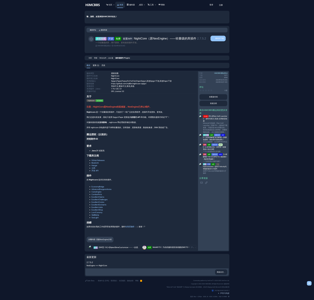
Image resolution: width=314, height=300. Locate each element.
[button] (113, 5)
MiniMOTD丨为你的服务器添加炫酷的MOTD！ (171, 247)
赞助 (163, 5)
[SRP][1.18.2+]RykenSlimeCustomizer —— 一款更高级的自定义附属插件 (128, 247)
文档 (93, 168)
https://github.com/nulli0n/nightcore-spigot (128, 84)
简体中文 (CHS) (103, 281)
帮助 (136, 281)
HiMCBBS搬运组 (103, 46)
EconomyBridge (98, 187)
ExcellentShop (97, 210)
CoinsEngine (96, 192)
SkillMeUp (95, 215)
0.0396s (215, 296)
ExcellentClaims (98, 197)
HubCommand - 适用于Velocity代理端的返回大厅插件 (215, 166)
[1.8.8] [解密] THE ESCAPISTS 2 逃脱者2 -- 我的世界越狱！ (215, 156)
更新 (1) (96, 65)
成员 (141, 5)
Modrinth (95, 163)
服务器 (132, 5)
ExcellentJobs (97, 207)
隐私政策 (130, 281)
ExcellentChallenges (100, 199)
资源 (121, 5)
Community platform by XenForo (211, 280)
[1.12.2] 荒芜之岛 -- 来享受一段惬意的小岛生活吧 (214, 147)
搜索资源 (104, 30)
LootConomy (97, 212)
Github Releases (98, 160)
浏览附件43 (92, 139)
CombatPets (97, 194)
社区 (110, 5)
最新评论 (93, 30)
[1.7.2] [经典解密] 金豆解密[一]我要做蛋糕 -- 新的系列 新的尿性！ (215, 137)
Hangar (94, 165)
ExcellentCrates (98, 202)
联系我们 (114, 281)
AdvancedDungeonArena (101, 189)
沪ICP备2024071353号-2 (222, 290)
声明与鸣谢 (224, 293)
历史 (103, 65)
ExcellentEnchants (99, 205)
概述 (88, 65)
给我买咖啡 (130, 227)
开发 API (95, 171)
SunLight (95, 218)
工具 (152, 5)
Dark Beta (90, 281)
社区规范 (122, 281)
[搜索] (226, 4)
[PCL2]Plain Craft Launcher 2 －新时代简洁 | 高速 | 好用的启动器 (215, 118)
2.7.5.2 (90, 262)
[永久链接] (93, 97)
